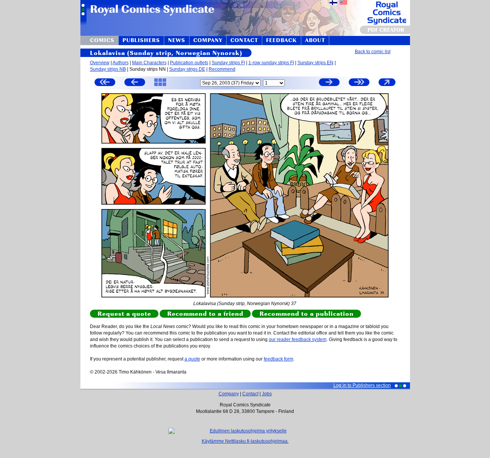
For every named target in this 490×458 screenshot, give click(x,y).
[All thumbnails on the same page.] (160, 85)
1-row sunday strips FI (271, 62)
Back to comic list (372, 51)
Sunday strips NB (108, 69)
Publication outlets (189, 62)
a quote (192, 359)
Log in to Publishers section (362, 385)
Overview (99, 62)
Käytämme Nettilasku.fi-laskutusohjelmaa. (245, 441)
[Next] (329, 83)
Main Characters (149, 62)
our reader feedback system (298, 339)
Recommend (222, 69)
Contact (250, 393)
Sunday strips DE (187, 69)
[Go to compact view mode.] (387, 85)
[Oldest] (105, 83)
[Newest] (359, 83)
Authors (121, 62)
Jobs (267, 393)
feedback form (278, 359)
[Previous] (135, 83)
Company (229, 393)
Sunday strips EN (315, 62)
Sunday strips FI (228, 62)
